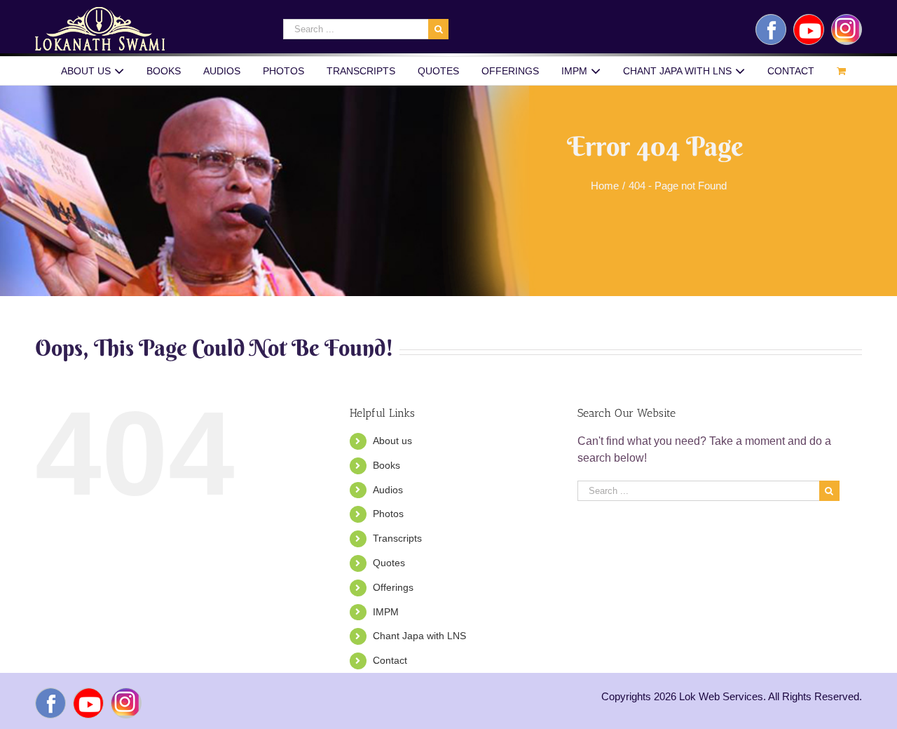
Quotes (389, 562)
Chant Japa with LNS (419, 635)
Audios (388, 489)
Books (386, 465)
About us (392, 440)
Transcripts (397, 538)
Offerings (393, 587)
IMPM (386, 611)
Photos (388, 513)
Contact (390, 660)
